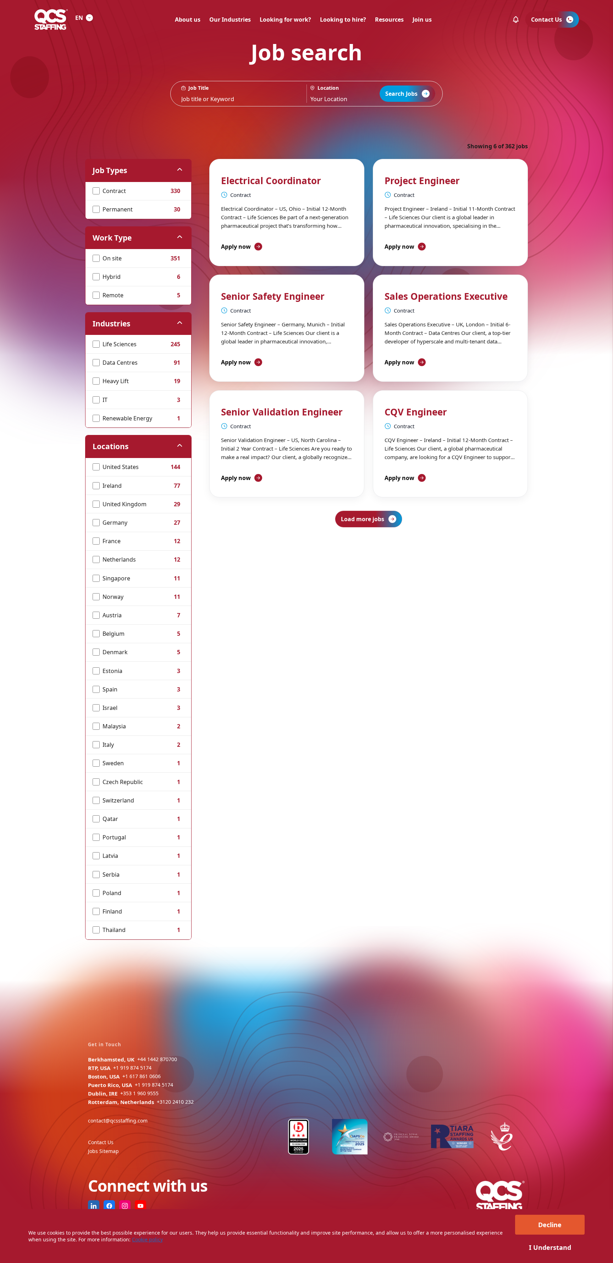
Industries (111, 324)
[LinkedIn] (93, 1206)
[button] (516, 19)
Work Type (112, 238)
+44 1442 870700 (157, 1059)
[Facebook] (109, 1206)
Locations (110, 446)
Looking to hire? (343, 19)
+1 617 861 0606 (141, 1076)
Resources (389, 19)
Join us (422, 19)
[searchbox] (238, 93)
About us (187, 19)
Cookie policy (147, 1239)
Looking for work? (285, 19)
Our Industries (230, 19)
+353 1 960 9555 (139, 1093)
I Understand (550, 1247)
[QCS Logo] (51, 19)
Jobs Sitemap (103, 1151)
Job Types (110, 170)
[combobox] (349, 93)
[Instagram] (125, 1206)
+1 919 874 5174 (132, 1067)
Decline (550, 1224)
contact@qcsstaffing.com (118, 1120)
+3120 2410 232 (175, 1101)
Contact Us (101, 1142)
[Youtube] (140, 1206)
